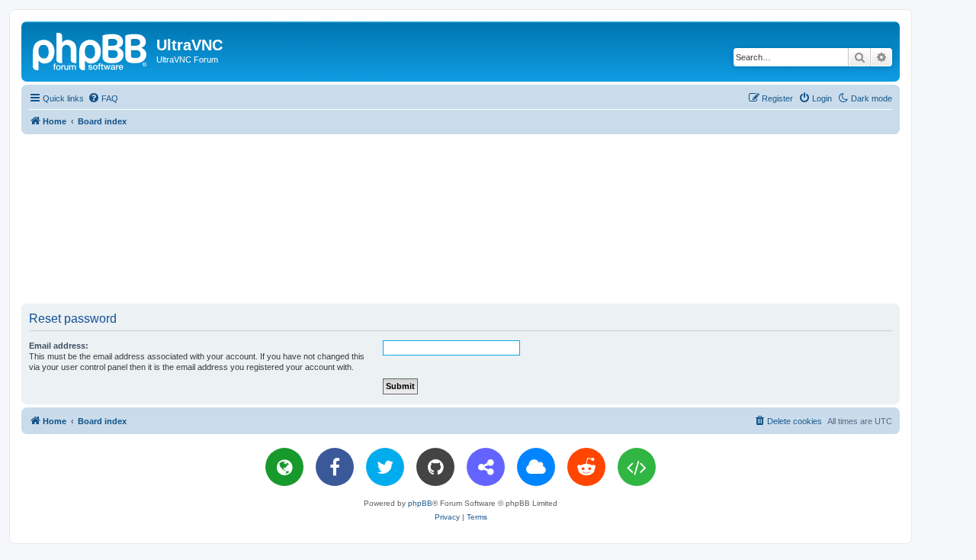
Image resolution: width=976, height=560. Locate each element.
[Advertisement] (461, 218)
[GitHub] (435, 467)
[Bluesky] (536, 467)
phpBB (420, 503)
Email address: (58, 345)
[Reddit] (586, 467)
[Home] (90, 49)
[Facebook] (335, 467)
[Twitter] (385, 467)
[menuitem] (103, 98)
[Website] (284, 467)
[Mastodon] (486, 467)
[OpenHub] (637, 467)
